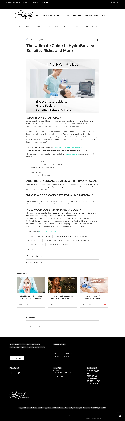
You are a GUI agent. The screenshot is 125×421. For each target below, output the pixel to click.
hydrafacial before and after (62, 236)
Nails (65, 26)
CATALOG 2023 (92, 383)
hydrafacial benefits (50, 240)
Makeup (28, 26)
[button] (66, 15)
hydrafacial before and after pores (57, 244)
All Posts (19, 26)
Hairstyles (38, 26)
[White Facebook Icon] (111, 2)
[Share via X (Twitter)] (32, 256)
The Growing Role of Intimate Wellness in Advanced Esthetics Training (91, 297)
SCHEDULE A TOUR (94, 381)
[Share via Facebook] (27, 256)
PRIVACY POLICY (93, 371)
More (93, 26)
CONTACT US (92, 376)
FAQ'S (89, 373)
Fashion (85, 26)
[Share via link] (42, 256)
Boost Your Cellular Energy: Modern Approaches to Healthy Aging (62, 297)
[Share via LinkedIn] (37, 256)
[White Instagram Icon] (114, 2)
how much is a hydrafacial (81, 240)
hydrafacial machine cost (35, 244)
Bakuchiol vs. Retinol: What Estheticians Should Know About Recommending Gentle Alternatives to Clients (30, 297)
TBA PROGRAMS (93, 378)
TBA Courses (75, 26)
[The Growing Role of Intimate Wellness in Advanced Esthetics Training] (94, 285)
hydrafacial (31, 236)
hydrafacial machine (81, 236)
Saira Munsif (97, 418)
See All (106, 273)
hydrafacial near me (44, 236)
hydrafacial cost (64, 240)
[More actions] (97, 40)
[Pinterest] (117, 2)
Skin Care (57, 26)
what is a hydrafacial (34, 240)
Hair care (47, 26)
